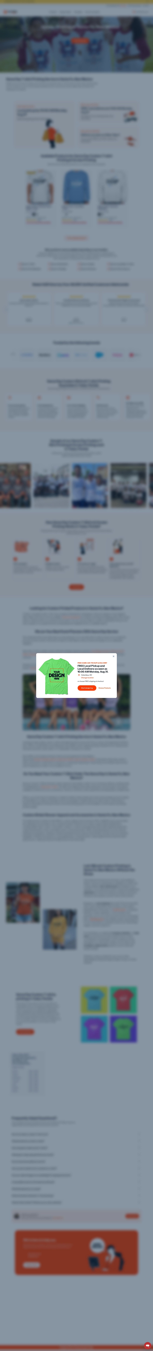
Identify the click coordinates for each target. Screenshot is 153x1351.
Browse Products (105, 688)
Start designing (87, 688)
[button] (87, 688)
